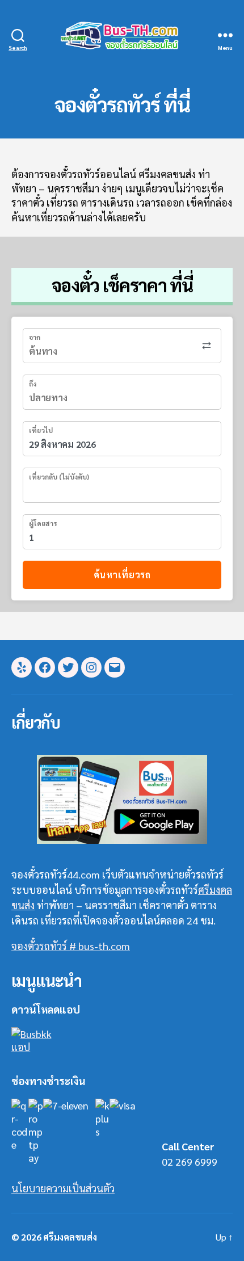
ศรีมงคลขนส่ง (69, 1237)
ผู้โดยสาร (43, 523)
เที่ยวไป (41, 430)
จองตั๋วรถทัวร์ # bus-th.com (70, 945)
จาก (34, 337)
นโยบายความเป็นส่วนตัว (63, 1188)
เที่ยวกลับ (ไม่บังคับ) (59, 476)
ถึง (32, 383)
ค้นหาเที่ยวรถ (122, 575)
